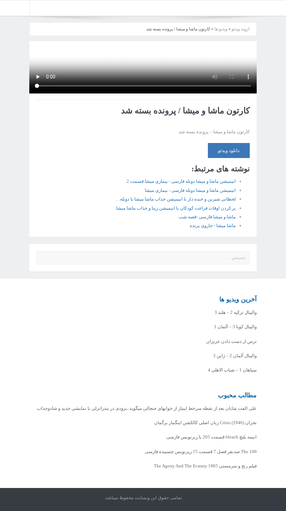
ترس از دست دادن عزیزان (231, 341)
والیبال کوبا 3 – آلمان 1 (235, 326)
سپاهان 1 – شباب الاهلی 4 (232, 370)
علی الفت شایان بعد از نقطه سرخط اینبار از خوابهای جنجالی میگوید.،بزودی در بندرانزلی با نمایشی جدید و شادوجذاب (147, 408)
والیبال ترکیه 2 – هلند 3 (235, 312)
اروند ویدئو (240, 29)
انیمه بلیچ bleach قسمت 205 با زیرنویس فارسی (211, 436)
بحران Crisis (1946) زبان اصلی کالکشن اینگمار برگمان (205, 422)
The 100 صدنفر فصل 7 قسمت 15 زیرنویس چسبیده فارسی (201, 451)
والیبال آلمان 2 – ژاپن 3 (235, 355)
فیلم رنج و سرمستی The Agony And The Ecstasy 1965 (205, 465)
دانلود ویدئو (229, 150)
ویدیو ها (220, 29)
